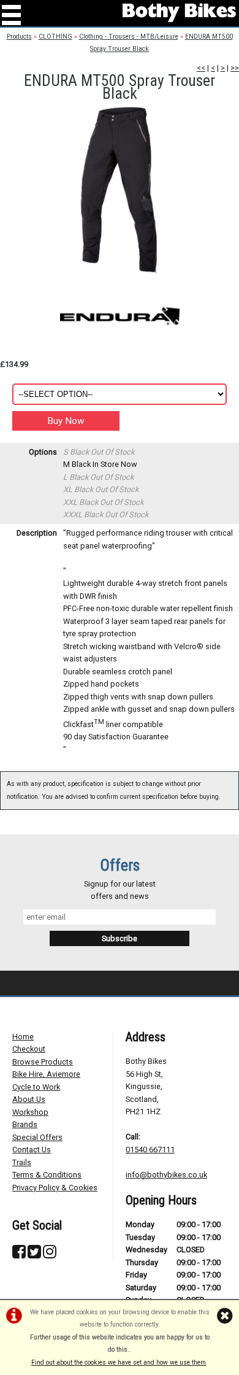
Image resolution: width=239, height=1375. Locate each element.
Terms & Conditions (47, 1174)
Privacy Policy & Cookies (54, 1187)
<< (201, 67)
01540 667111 (150, 1149)
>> (234, 67)
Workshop (30, 1112)
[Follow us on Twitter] (34, 1254)
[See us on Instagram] (49, 1254)
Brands (24, 1124)
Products (19, 36)
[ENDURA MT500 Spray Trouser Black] (119, 189)
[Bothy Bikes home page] (179, 12)
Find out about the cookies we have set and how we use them (118, 1362)
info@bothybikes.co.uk (166, 1174)
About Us (28, 1099)
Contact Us (31, 1149)
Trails (21, 1162)
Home (23, 1036)
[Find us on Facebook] (19, 1254)
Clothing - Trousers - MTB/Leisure (128, 36)
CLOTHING (55, 36)
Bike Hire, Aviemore (46, 1074)
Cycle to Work (36, 1087)
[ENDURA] (119, 315)
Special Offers (37, 1137)
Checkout (28, 1048)
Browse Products (42, 1061)
